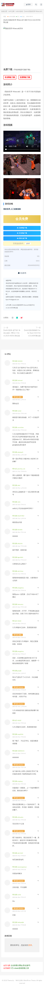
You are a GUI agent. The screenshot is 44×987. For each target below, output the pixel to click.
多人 (18, 16)
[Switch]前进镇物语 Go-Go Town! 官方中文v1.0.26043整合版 (32, 333)
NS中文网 (19, 980)
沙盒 (23, 16)
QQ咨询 (23, 273)
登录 (30, 945)
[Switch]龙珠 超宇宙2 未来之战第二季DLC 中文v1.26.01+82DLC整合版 (11, 333)
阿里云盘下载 (23, 238)
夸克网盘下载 (10, 77)
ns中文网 (11, 11)
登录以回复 (38, 361)
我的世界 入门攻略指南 (12, 209)
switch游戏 (19, 11)
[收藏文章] (12, 317)
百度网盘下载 (25, 77)
